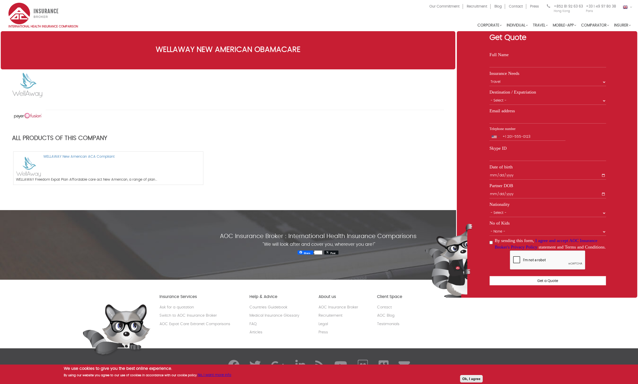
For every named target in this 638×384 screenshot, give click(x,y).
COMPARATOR (594, 25)
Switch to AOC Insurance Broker (188, 315)
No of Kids (499, 223)
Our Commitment (444, 6)
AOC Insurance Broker (338, 307)
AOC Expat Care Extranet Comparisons (195, 324)
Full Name (499, 54)
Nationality (499, 204)
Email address (502, 110)
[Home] (33, 13)
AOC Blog (386, 315)
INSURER (621, 25)
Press (534, 6)
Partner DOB (501, 185)
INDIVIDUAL (516, 25)
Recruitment (477, 6)
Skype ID (498, 148)
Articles (255, 332)
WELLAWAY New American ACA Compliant (79, 156)
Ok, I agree (471, 379)
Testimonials (388, 324)
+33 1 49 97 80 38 (601, 8)
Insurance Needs (504, 73)
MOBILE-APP (563, 25)
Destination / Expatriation (512, 92)
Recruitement (330, 315)
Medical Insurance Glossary (274, 315)
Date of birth (501, 166)
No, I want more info (214, 375)
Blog (498, 6)
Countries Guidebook (268, 307)
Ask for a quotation (177, 307)
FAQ (253, 324)
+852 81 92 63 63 (568, 8)
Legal (323, 324)
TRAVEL (539, 25)
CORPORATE (488, 25)
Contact (516, 6)
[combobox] (495, 136)
